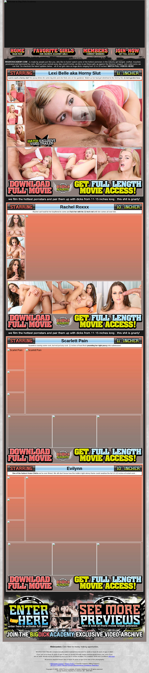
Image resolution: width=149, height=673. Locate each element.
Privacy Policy (69, 663)
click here (111, 656)
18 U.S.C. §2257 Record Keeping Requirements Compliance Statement (74, 665)
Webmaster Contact (57, 663)
